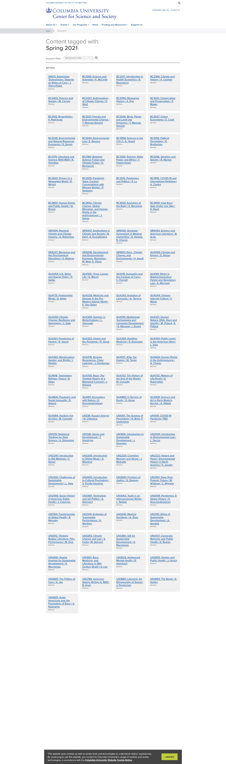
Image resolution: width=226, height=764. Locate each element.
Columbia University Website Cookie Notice (108, 760)
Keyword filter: (53, 58)
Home (48, 31)
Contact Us (175, 10)
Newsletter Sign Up (161, 10)
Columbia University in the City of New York (66, 3)
